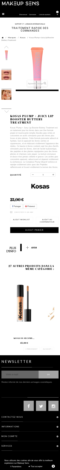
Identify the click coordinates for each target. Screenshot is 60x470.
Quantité (15, 175)
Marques (12, 37)
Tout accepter (36, 466)
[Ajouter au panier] (49, 286)
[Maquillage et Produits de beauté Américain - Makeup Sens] (20, 3)
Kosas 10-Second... (24, 338)
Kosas (23, 37)
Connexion (32, 14)
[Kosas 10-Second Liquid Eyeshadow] (24, 303)
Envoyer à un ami (24, 212)
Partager (17, 206)
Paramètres (16, 466)
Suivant (47, 349)
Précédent (32, 349)
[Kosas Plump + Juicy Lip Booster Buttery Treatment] (6, 55)
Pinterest (31, 206)
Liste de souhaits (44, 14)
